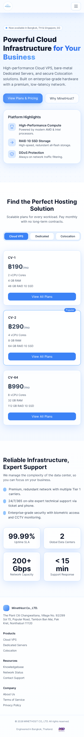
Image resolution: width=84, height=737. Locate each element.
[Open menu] (76, 6)
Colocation (68, 236)
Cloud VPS (16, 236)
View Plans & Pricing (23, 98)
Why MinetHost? (62, 98)
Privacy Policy (12, 705)
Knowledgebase (13, 667)
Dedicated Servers (15, 645)
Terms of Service (14, 699)
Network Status (13, 672)
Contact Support (13, 677)
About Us (9, 694)
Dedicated (42, 236)
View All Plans (42, 297)
